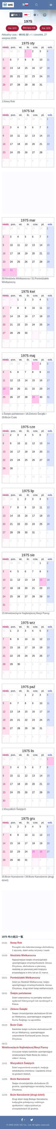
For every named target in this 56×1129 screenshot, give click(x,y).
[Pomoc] (44, 15)
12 (4, 68)
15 (26, 68)
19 (4, 76)
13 (11, 68)
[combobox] (26, 14)
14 (18, 68)
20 (11, 76)
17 (40, 68)
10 (40, 59)
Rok (15, 15)
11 (48, 59)
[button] (36, 5)
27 (11, 84)
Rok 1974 (12, 28)
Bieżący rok (29, 28)
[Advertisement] (28, 193)
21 (18, 76)
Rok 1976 (46, 28)
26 (4, 84)
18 (48, 68)
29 (4, 51)
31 (18, 51)
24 (40, 76)
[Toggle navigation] (51, 4)
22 (26, 76)
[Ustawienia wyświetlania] (36, 14)
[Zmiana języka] (25, 5)
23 (33, 76)
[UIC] (8, 4)
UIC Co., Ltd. (25, 1125)
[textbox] (26, 15)
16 (33, 68)
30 (11, 51)
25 (48, 76)
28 (18, 84)
